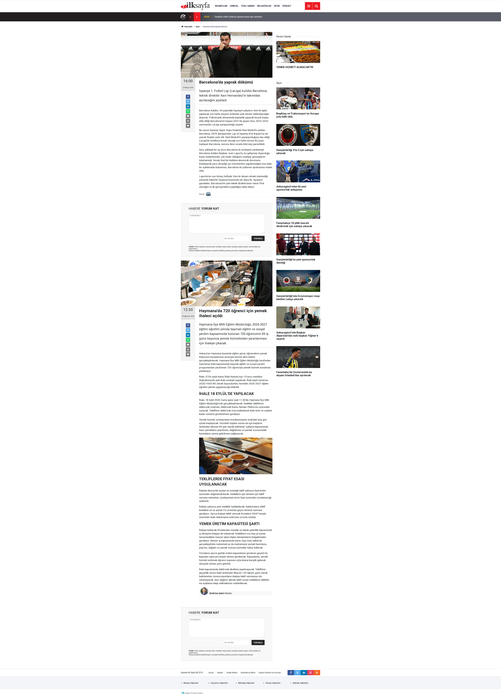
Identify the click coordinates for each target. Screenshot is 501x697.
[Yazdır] (188, 121)
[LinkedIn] (188, 106)
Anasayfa (188, 27)
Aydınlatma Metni (248, 673)
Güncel (234, 6)
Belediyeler (264, 6)
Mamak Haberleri (300, 683)
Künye (211, 673)
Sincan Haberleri (273, 683)
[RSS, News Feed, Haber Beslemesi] (317, 672)
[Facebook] (188, 97)
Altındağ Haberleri (246, 683)
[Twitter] (188, 101)
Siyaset (286, 6)
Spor (277, 6)
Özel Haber (248, 6)
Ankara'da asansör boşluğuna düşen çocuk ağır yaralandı (239, 17)
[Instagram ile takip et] (310, 672)
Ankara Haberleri (190, 683)
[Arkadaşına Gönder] (188, 116)
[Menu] (308, 6)
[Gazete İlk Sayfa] (195, 6)
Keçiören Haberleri (219, 683)
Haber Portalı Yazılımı (194, 693)
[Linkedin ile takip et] (304, 672)
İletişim (220, 673)
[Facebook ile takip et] (291, 672)
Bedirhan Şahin (217, 593)
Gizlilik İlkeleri (231, 673)
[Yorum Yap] (188, 126)
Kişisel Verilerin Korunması (270, 673)
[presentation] (190, 16)
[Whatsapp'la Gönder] (188, 111)
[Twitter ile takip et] (297, 672)
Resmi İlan (221, 6)
